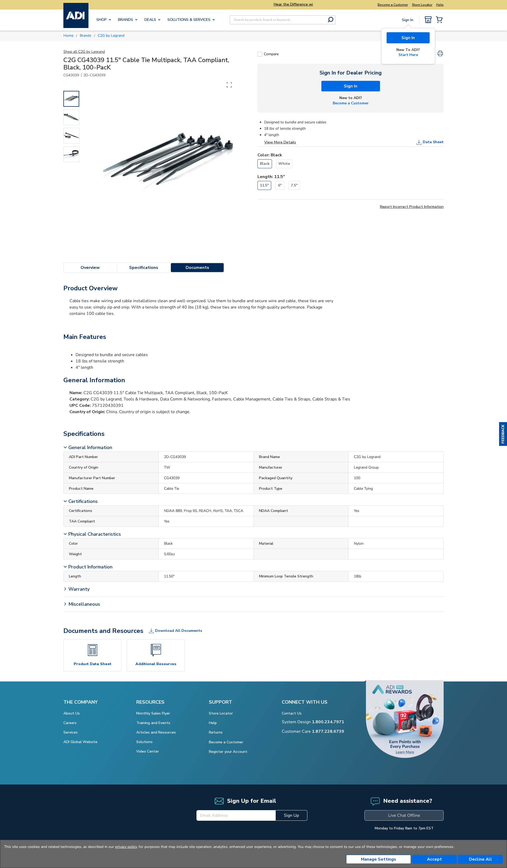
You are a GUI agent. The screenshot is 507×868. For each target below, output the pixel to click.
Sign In (408, 38)
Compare (271, 54)
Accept (434, 859)
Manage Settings (378, 859)
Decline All (480, 859)
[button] (503, 434)
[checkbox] (259, 54)
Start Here (408, 54)
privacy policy (126, 846)
